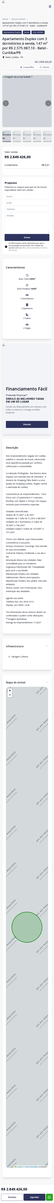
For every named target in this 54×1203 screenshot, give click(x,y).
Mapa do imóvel (15, 682)
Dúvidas (12, 1197)
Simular (27, 424)
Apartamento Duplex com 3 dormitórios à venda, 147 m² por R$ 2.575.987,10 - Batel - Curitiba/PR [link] (25, 24)
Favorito (46, 67)
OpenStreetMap (31, 1166)
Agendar (34, 1197)
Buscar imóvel (18, 19)
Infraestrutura (14, 646)
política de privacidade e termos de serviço (28, 249)
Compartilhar (28, 67)
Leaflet (19, 1166)
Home (5, 19)
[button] (6, 103)
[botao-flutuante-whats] (49, 1197)
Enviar (27, 237)
